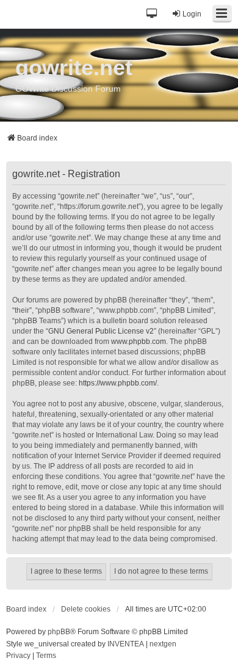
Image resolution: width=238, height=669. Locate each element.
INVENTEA (125, 644)
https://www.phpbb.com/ (118, 383)
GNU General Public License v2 (101, 331)
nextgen (163, 644)
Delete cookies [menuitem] (85, 609)
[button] (152, 14)
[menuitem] (18, 656)
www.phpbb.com (138, 341)
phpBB (59, 631)
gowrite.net (73, 67)
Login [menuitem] (191, 14)
